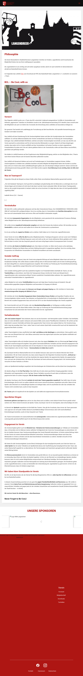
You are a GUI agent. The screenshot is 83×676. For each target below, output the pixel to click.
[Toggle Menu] (79, 3)
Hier (22, 74)
